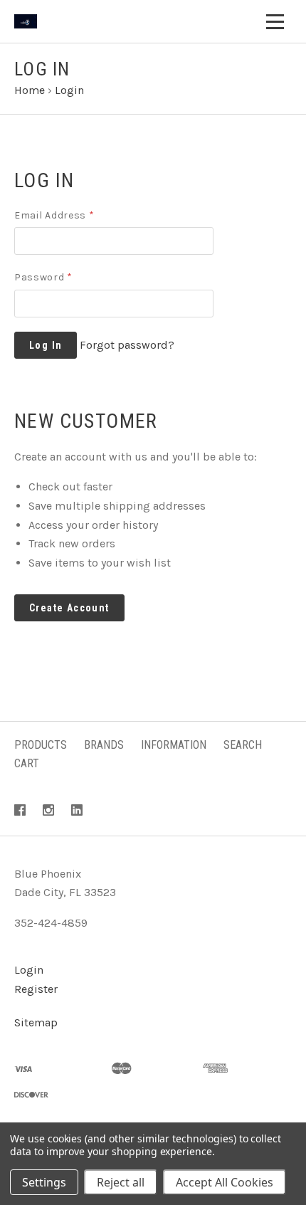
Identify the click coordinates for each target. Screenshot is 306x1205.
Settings (44, 1182)
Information (173, 745)
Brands (104, 745)
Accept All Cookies (224, 1182)
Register (36, 989)
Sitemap (36, 1022)
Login (28, 970)
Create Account (69, 608)
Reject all (120, 1182)
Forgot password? (127, 345)
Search (242, 745)
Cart (26, 763)
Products (40, 745)
